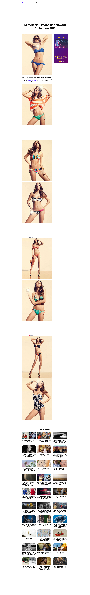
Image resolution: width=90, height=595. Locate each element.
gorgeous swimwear (31, 80)
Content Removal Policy (50, 590)
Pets (50, 2)
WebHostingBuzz (53, 588)
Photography (48, 22)
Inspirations (37, 2)
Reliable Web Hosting (61, 36)
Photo (26, 2)
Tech (46, 2)
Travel (53, 2)
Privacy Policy (38, 590)
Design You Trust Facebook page (54, 425)
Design (42, 2)
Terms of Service (43, 590)
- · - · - (61, 51)
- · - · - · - (61, 56)
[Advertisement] (45, 13)
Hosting (57, 2)
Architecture (31, 2)
